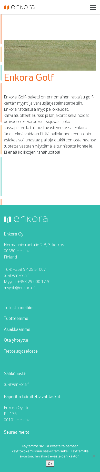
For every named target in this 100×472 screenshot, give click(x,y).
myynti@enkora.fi (19, 287)
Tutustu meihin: (18, 307)
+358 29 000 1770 (34, 281)
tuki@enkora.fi (16, 275)
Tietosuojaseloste (21, 351)
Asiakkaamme (17, 329)
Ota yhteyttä (16, 340)
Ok (50, 464)
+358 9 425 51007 (29, 269)
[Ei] (93, 455)
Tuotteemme (16, 318)
